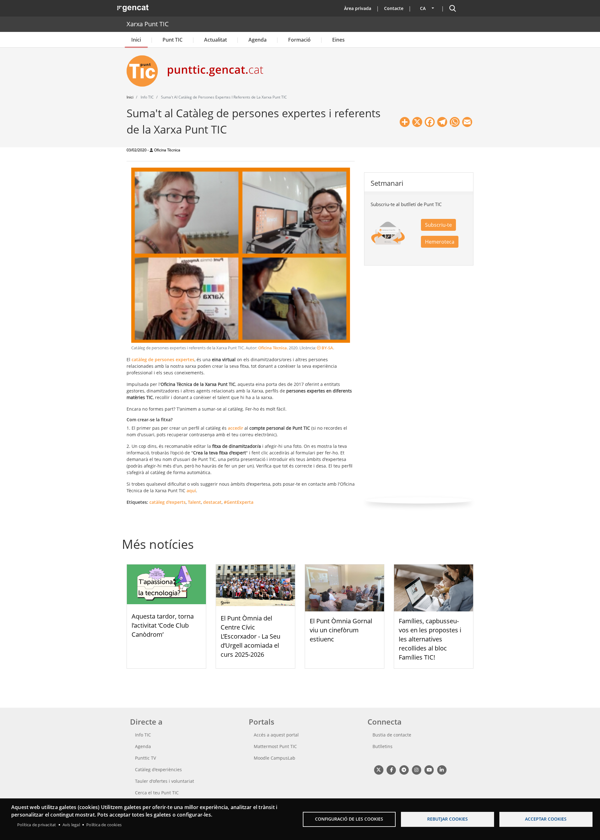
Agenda (257, 39)
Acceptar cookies (546, 819)
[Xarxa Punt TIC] (145, 71)
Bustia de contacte (391, 735)
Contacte (393, 8)
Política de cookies (104, 824)
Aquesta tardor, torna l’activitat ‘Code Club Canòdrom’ (163, 625)
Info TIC (143, 735)
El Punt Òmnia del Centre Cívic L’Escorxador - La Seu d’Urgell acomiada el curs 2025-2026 (250, 636)
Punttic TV (145, 758)
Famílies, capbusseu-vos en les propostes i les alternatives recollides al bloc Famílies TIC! (430, 639)
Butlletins (382, 746)
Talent (194, 502)
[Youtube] (429, 769)
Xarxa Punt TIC (148, 24)
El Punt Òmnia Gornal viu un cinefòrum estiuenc (341, 630)
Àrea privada (357, 8)
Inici (136, 39)
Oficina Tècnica (272, 348)
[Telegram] (404, 769)
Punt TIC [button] (172, 39)
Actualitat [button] (215, 39)
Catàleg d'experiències (158, 769)
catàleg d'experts (167, 502)
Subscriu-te (438, 224)
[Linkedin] (442, 769)
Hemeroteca (439, 241)
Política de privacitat (36, 824)
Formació (299, 39)
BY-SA (327, 348)
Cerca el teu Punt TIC (157, 793)
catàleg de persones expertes (163, 359)
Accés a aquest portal (276, 735)
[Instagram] (416, 769)
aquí (191, 490)
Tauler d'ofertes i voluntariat (164, 781)
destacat (212, 502)
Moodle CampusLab (274, 758)
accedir (235, 428)
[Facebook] (391, 769)
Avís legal (71, 824)
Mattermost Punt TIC (275, 746)
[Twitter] (378, 769)
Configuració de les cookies (349, 819)
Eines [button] (338, 39)
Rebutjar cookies (447, 819)
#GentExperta (238, 502)
